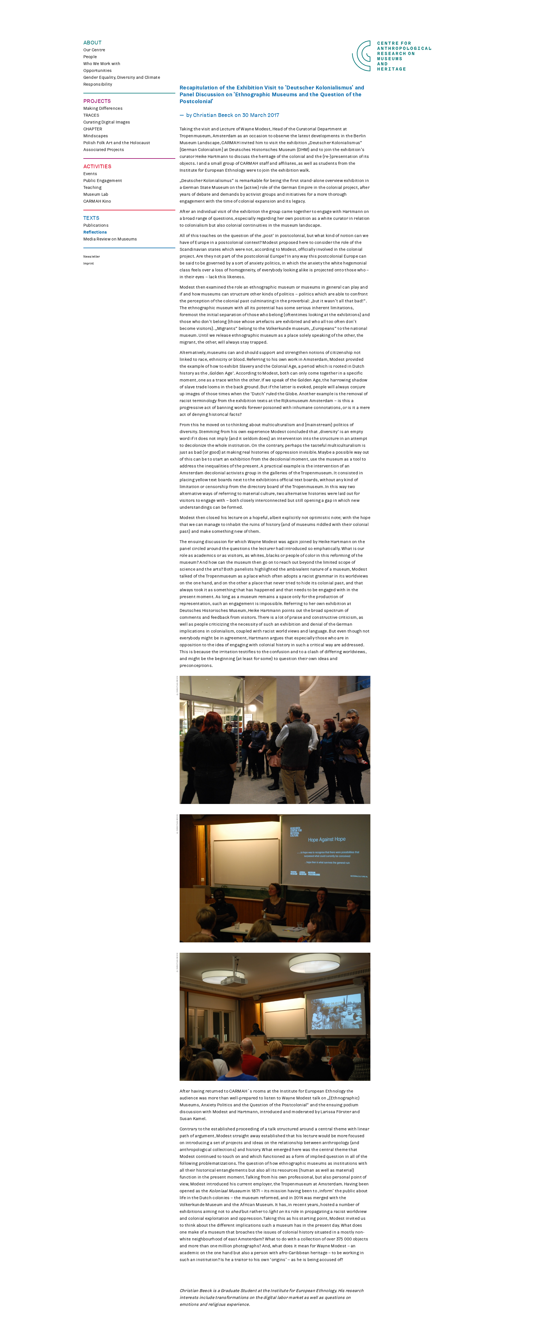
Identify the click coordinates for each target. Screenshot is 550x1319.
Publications (96, 225)
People (90, 57)
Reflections (95, 232)
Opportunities (97, 70)
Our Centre (94, 50)
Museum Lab (96, 194)
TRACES (91, 115)
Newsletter (91, 257)
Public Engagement (102, 180)
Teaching (92, 187)
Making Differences (103, 108)
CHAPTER (92, 129)
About (92, 42)
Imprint (88, 263)
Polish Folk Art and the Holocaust (116, 143)
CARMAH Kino (97, 201)
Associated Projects (103, 149)
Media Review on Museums (110, 239)
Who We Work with (102, 63)
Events (90, 174)
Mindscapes (95, 136)
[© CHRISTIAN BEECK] (275, 740)
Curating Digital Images (106, 122)
